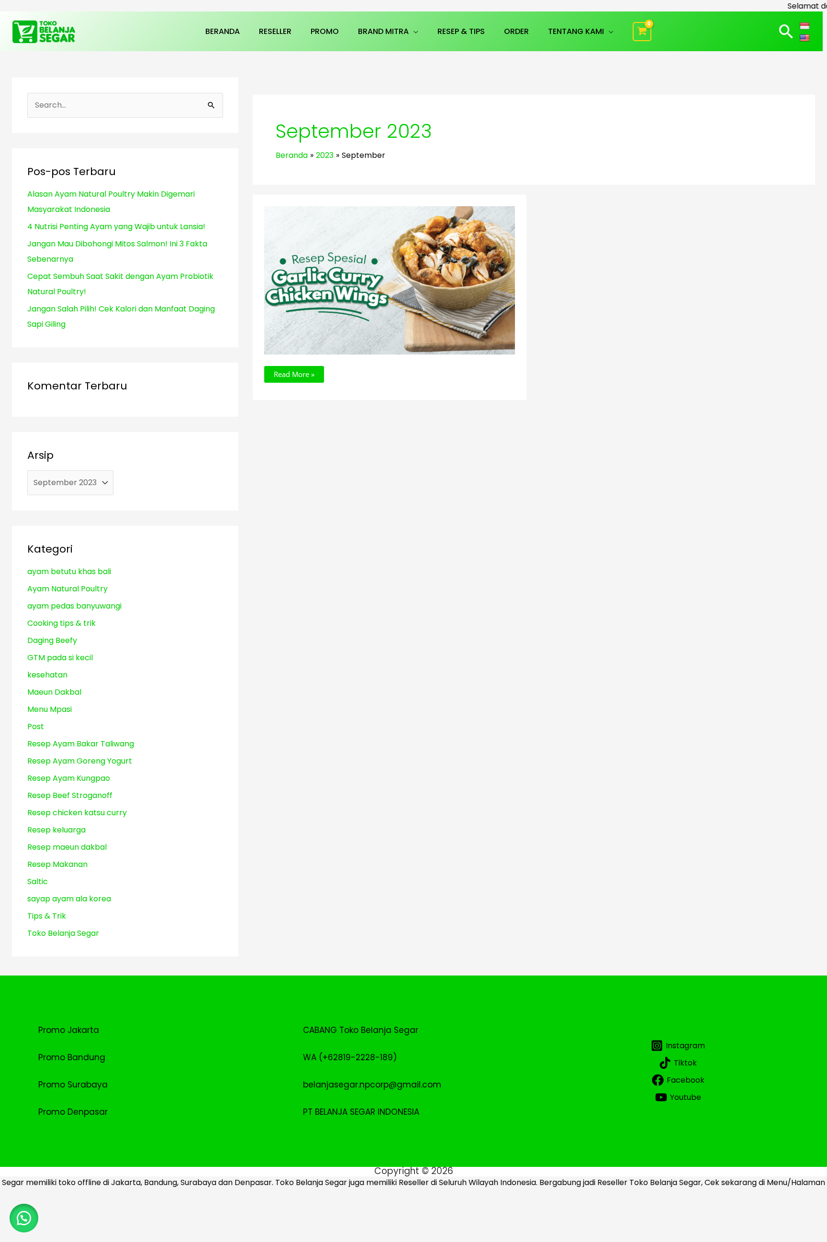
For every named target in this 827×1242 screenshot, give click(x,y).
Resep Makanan (57, 864)
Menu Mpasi (49, 709)
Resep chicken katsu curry (77, 812)
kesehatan (47, 674)
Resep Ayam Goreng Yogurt (79, 760)
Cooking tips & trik (61, 623)
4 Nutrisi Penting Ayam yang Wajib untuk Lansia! (116, 226)
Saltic (37, 881)
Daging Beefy (52, 640)
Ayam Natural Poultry (67, 588)
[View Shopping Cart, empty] (642, 31)
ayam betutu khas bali (69, 571)
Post (35, 726)
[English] (806, 38)
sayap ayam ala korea (69, 898)
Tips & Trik (46, 915)
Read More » (293, 372)
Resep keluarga (56, 829)
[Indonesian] (806, 25)
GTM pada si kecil (60, 657)
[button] (413, 31)
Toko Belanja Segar (63, 933)
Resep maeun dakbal (67, 847)
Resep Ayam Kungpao (68, 778)
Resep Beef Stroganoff (69, 795)
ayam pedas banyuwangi (74, 605)
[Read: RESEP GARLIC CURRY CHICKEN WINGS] (389, 279)
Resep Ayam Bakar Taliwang (80, 743)
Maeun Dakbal (54, 692)
